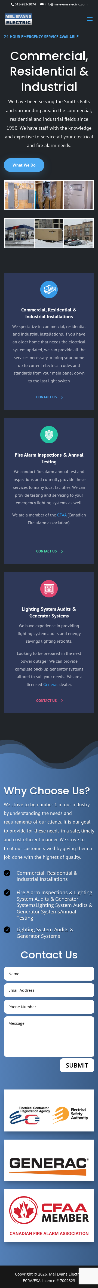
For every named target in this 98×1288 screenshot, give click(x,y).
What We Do (24, 165)
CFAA (61, 515)
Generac (50, 684)
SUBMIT (77, 1065)
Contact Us (46, 397)
